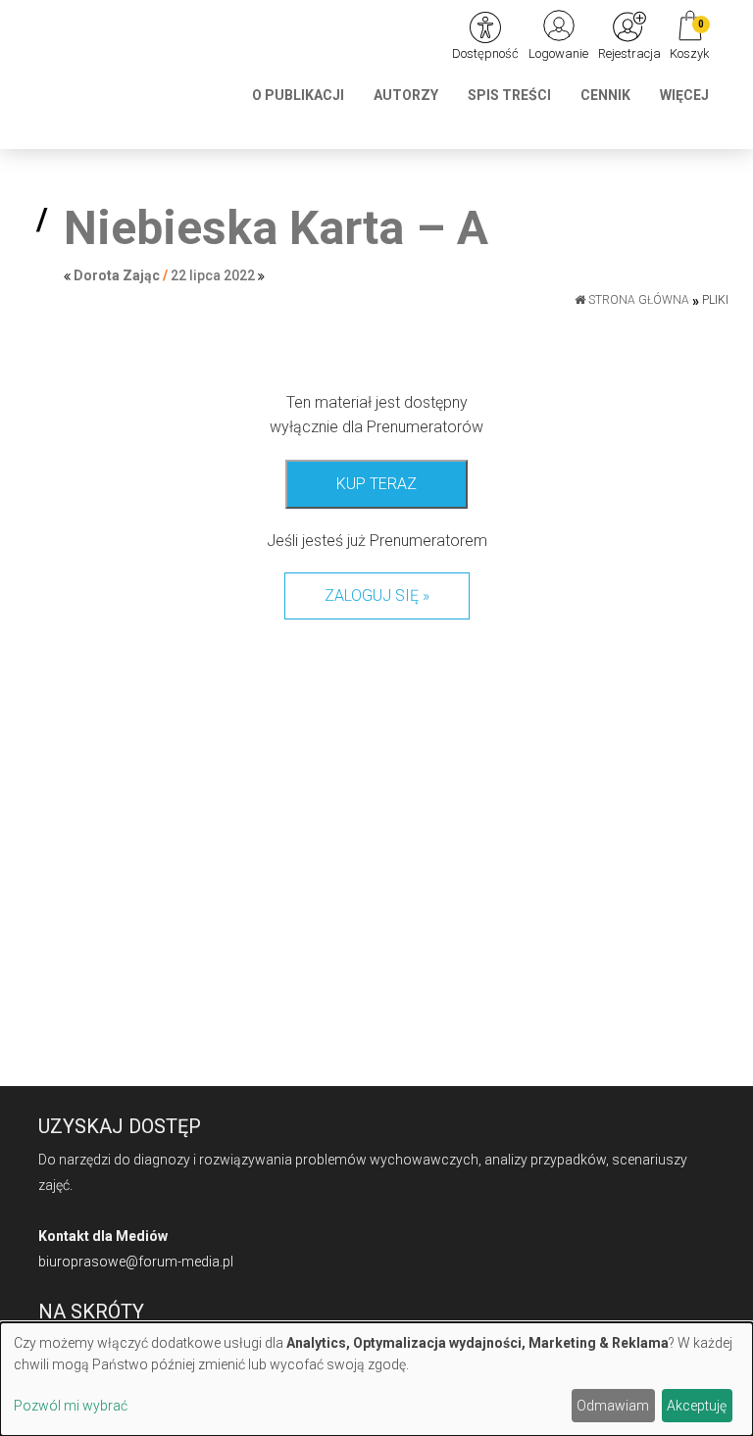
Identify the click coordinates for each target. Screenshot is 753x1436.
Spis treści (509, 95)
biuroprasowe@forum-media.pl (135, 1261)
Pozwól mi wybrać (70, 1405)
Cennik (605, 95)
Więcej (684, 95)
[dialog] (376, 1379)
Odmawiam (613, 1405)
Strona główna (637, 300)
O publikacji (298, 95)
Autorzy (406, 95)
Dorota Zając (117, 275)
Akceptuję (697, 1405)
